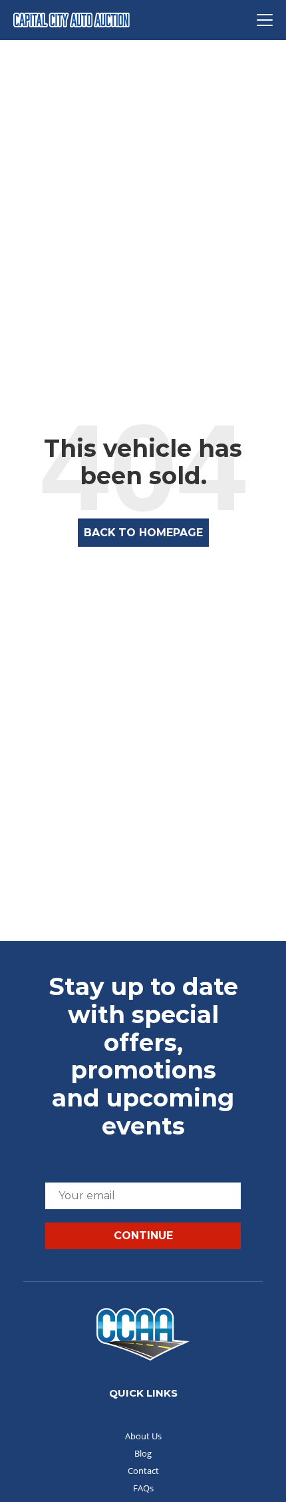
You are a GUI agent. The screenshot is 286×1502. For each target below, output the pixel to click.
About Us (143, 1436)
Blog (143, 1453)
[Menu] (265, 20)
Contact (143, 1471)
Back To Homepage (143, 532)
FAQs (143, 1488)
